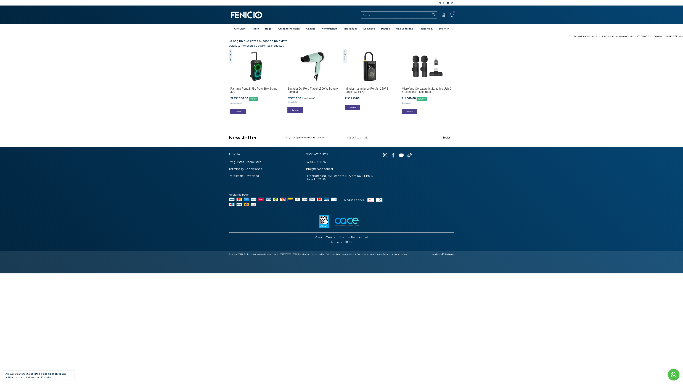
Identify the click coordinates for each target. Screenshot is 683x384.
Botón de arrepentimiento (395, 254)
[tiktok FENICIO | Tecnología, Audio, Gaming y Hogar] (452, 2)
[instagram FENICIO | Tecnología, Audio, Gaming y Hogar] (440, 2)
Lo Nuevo (369, 28)
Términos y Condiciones (245, 169)
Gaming (311, 28)
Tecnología (426, 28)
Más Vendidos (404, 28)
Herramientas (330, 28)
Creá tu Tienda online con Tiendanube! (341, 237)
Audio (255, 28)
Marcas (385, 28)
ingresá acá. (375, 254)
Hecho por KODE (341, 242)
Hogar (268, 28)
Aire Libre (240, 28)
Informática (350, 28)
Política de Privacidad (244, 176)
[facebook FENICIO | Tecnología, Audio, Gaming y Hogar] (444, 2)
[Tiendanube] (443, 254)
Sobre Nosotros (448, 28)
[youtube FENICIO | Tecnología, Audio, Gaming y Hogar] (448, 2)
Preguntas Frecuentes (245, 162)
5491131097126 (316, 162)
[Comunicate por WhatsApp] (673, 374)
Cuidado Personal (289, 28)
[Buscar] (433, 14)
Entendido (46, 377)
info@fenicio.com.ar (319, 169)
